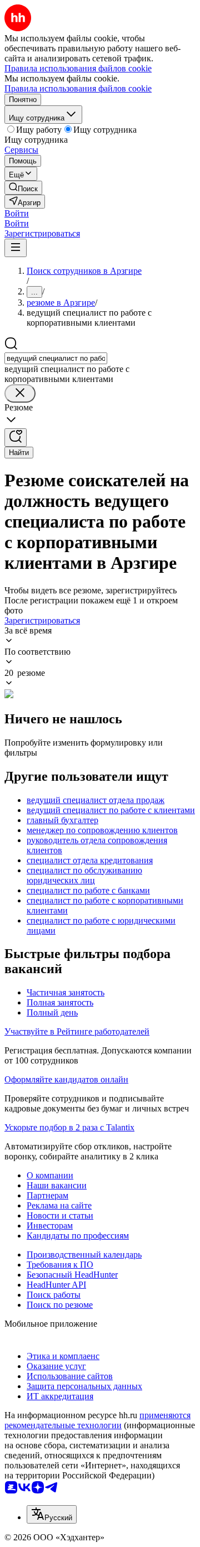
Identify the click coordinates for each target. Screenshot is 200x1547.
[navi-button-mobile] (15, 248)
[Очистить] (20, 393)
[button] (16, 213)
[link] (23, 188)
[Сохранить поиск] (15, 437)
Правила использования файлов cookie (78, 88)
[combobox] (55, 358)
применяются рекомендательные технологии (97, 1420)
